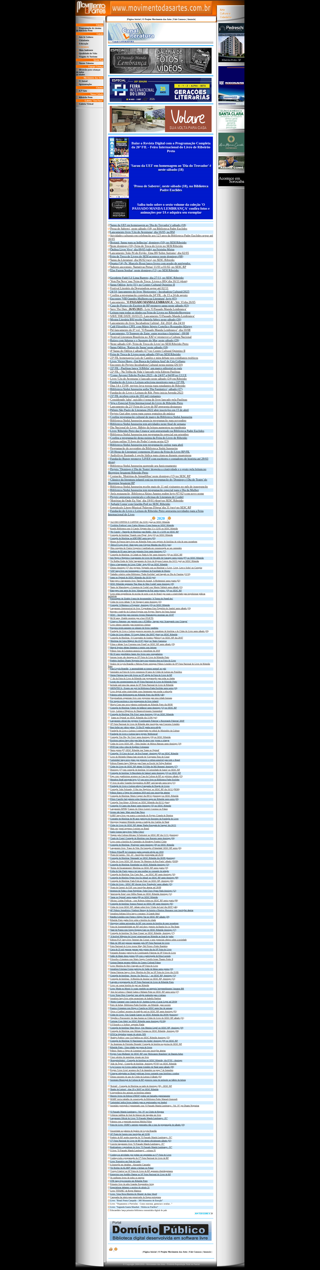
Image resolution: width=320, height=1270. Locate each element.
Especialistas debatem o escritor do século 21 (130, 1187)
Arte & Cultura (86, 37)
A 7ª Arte (83, 91)
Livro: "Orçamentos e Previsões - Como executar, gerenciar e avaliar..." (141, 1204)
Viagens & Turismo (88, 56)
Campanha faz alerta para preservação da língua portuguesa (135, 1197)
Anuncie (191, 19)
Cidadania (84, 40)
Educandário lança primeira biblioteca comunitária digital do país (138, 1210)
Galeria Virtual (86, 104)
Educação (83, 43)
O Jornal (83, 81)
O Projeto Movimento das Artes (157, 19)
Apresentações (85, 84)
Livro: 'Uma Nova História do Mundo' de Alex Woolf (133, 1194)
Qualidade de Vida (88, 53)
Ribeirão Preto (86, 97)
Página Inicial (134, 19)
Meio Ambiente (86, 50)
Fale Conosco (179, 19)
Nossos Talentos (86, 63)
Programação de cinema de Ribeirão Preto (88, 29)
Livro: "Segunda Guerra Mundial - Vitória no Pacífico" (134, 1207)
